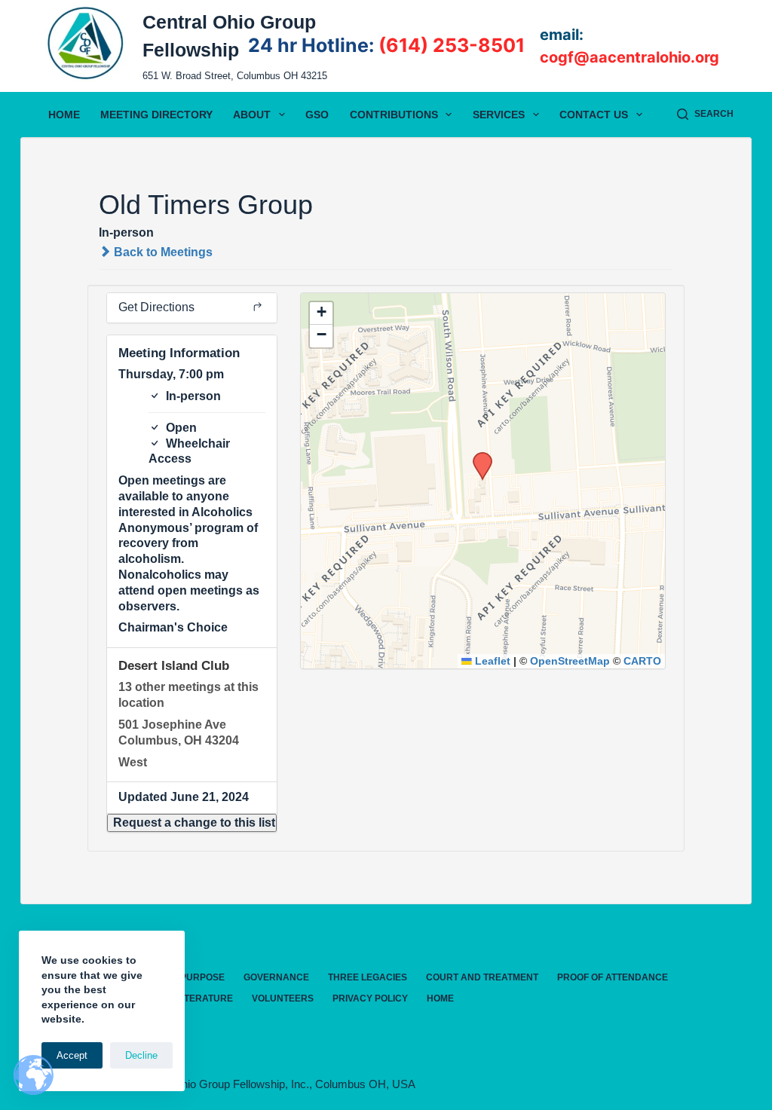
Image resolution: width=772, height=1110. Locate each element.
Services (499, 115)
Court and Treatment (482, 977)
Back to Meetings (162, 252)
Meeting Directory (156, 115)
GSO (317, 115)
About (252, 115)
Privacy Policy (370, 998)
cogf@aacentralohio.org (629, 57)
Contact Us (593, 115)
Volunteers (283, 998)
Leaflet (491, 661)
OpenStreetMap (570, 661)
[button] (192, 823)
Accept (72, 1055)
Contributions (394, 115)
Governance (276, 977)
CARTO (642, 661)
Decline (141, 1055)
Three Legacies (367, 977)
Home (64, 115)
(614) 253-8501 (451, 45)
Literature (204, 998)
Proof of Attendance (612, 977)
